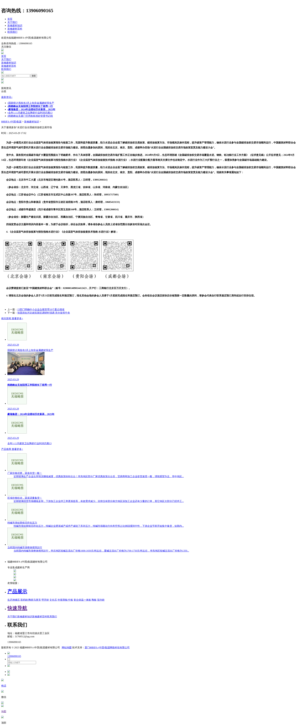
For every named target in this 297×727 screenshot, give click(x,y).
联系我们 (12, 32)
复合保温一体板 (82, 599)
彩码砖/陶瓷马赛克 (30, 599)
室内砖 (101, 599)
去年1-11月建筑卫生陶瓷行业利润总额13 (29, 112)
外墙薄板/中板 (65, 599)
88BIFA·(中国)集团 (11, 121)
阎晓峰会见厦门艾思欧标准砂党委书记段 (30, 116)
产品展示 (17, 591)
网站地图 (67, 647)
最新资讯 (7, 97)
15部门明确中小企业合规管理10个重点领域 (40, 309)
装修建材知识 (14, 25)
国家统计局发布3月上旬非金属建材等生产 (30, 103)
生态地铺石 (13, 599)
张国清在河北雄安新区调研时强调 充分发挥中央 (43, 312)
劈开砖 (45, 599)
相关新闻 (12, 318)
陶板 (94, 599)
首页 (9, 19)
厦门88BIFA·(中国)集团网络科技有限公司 (107, 647)
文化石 (53, 599)
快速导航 (17, 608)
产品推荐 (12, 449)
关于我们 (12, 22)
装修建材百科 (14, 28)
